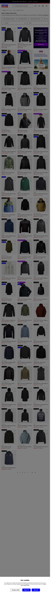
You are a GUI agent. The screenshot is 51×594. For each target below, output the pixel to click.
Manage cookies (16, 590)
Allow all (36, 590)
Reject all (26, 590)
